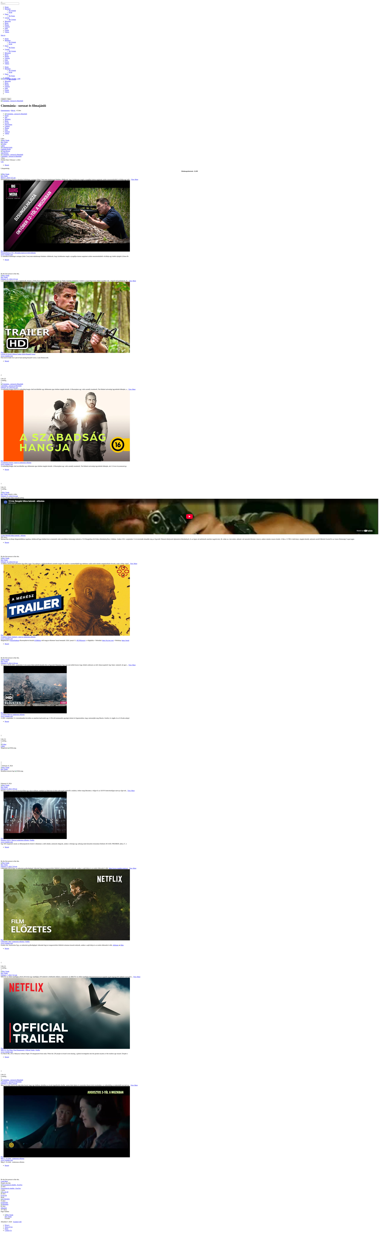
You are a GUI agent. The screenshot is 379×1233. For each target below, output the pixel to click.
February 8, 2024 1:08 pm (9, 789)
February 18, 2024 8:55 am (9, 387)
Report (7, 165)
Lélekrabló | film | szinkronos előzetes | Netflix (15, 941)
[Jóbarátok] (189, 1204)
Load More (4, 1181)
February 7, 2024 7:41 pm (9, 975)
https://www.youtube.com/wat (118, 868)
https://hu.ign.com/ (108, 640)
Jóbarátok (4, 1208)
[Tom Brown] (189, 151)
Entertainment (5, 110)
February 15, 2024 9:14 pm (9, 496)
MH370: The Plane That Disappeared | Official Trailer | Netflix (20, 1050)
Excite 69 (4, 1195)
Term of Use (9, 1227)
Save (9, 99)
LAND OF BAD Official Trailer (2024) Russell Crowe (18, 354)
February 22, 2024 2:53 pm (9, 279)
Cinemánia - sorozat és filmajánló (11, 156)
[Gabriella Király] (189, 147)
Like (2, 162)
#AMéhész (37, 640)
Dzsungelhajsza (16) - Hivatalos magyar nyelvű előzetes (18, 253)
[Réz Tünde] (189, 140)
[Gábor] (189, 144)
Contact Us (8, 1230)
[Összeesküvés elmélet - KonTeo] (189, 1185)
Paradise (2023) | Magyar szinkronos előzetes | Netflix (17, 840)
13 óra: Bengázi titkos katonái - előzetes (13, 535)
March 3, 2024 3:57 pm (8, 178)
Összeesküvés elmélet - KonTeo (11, 1188)
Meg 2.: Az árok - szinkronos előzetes (12, 1158)
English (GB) (17, 1222)
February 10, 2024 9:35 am (9, 562)
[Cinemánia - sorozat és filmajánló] (12, 101)
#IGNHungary (81, 640)
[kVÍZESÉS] (189, 1199)
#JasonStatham (14, 640)
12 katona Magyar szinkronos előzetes (13, 714)
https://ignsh (125, 640)
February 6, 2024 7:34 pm (9, 1083)
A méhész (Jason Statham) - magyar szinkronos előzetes (18, 637)
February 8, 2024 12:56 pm (9, 663)
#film (122, 945)
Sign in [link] (3, 35)
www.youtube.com (7, 254)
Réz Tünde (4, 142)
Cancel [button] (4, 99)
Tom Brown (4, 153)
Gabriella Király (6, 149)
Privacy (7, 1225)
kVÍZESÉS (4, 1202)
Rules (6, 1229)
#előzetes (116, 945)
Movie (13, 110)
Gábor (3, 146)
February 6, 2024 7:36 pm (9, 866)
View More (134, 179)
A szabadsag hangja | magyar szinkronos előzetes (16, 462)
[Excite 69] (189, 1192)
